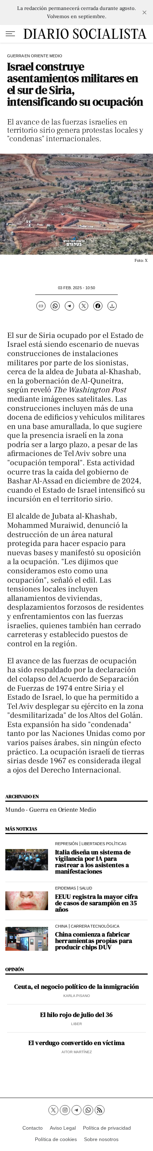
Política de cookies (56, 1139)
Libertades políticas (103, 844)
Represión (66, 844)
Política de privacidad (107, 1128)
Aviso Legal (63, 1128)
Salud (85, 888)
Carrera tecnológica (95, 926)
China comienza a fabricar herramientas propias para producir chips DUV (93, 940)
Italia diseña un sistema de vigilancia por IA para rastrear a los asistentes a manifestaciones (93, 862)
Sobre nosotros (101, 1139)
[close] (144, 12)
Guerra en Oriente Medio (34, 56)
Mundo (15, 810)
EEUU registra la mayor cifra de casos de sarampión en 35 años (96, 903)
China (61, 926)
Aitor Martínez (77, 1052)
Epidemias (65, 888)
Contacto (32, 1128)
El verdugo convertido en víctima (76, 1043)
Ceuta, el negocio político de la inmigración (76, 986)
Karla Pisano (76, 996)
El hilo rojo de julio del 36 (76, 1015)
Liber (76, 1024)
